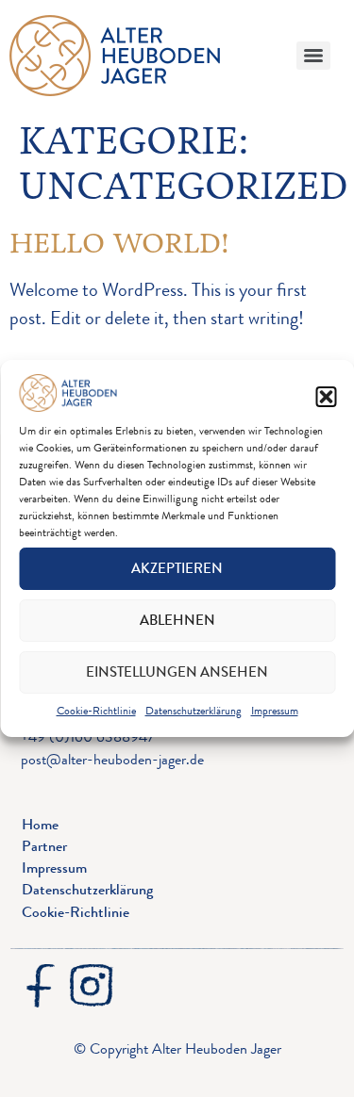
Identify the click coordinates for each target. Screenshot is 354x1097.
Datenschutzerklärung (193, 710)
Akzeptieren (177, 568)
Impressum (274, 710)
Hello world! (119, 242)
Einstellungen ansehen (177, 672)
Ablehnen (177, 620)
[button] (325, 396)
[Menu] (313, 55)
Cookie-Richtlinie (96, 710)
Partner (44, 846)
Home (40, 824)
